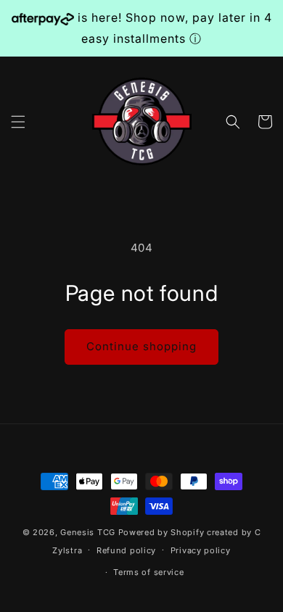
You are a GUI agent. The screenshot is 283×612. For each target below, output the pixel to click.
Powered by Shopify (161, 532)
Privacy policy (201, 550)
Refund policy (126, 550)
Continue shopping (141, 346)
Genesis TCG (87, 532)
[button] (18, 122)
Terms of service (148, 572)
